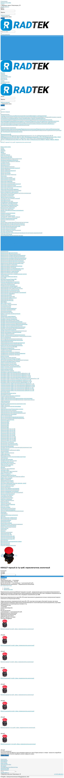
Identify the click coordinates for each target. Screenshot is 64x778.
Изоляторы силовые (6, 523)
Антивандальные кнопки (15, 131)
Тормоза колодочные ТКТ (8, 538)
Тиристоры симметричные (8, 182)
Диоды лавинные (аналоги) (8, 170)
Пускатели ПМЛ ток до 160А (8, 438)
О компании (4, 1)
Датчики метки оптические (8, 229)
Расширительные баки (7, 497)
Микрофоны (4, 513)
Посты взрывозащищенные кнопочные (11, 338)
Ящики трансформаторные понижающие (12, 210)
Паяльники (4, 529)
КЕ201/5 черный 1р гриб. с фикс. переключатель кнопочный (17, 629)
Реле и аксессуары (20, 118)
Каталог (3, 49)
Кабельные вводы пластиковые (9, 272)
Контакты (3, 59)
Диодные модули (5, 164)
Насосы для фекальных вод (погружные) (12, 492)
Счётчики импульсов (6, 234)
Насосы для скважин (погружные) (10, 488)
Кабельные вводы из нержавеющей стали (12, 268)
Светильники (26, 115)
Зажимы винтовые (6, 503)
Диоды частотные (5, 173)
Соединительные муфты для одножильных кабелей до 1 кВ (17, 387)
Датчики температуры (7, 231)
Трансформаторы (35, 117)
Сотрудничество (5, 58)
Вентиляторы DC (5, 544)
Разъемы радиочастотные (8, 215)
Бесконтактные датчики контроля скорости (13, 223)
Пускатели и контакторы (37, 121)
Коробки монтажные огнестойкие (10, 320)
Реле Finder (4, 759)
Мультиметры (4, 528)
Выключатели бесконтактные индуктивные (13, 262)
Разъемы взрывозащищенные (9, 218)
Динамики (3, 512)
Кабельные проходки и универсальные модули (14, 274)
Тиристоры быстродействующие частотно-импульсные (16, 193)
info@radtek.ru (5, 6)
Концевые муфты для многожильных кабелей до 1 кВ (15, 373)
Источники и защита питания (9, 304)
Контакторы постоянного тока (9, 443)
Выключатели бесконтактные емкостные (12, 263)
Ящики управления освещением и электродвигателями (16, 336)
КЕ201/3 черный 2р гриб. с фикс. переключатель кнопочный (17, 694)
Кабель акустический (6, 478)
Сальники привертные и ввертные (10, 283)
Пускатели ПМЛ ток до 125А (8, 436)
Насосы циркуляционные (8, 493)
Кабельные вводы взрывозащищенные (11, 266)
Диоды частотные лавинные (8, 174)
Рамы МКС (3, 278)
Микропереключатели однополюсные (11, 344)
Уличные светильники (7, 459)
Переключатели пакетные (43, 129)
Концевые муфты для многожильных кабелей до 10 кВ (16, 376)
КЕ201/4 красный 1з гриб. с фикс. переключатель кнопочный (17, 678)
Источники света (16, 117)
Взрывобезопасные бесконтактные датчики (13, 225)
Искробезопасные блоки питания (10, 365)
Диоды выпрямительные (7, 166)
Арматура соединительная (8, 309)
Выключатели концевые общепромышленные (13, 258)
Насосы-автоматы (5, 487)
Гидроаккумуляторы (6, 496)
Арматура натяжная (6, 311)
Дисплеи (12, 125)
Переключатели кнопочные (28, 129)
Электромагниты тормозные (8, 414)
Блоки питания (48, 121)
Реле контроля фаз (6, 764)
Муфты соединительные (7, 452)
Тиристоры (12, 115)
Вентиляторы (8, 117)
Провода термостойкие (7, 481)
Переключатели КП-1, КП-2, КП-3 (36, 137)
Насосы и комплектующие (8, 484)
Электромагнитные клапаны (8, 410)
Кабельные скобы (5, 455)
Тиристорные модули (6, 177)
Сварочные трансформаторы (9, 206)
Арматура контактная (7, 312)
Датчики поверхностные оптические (11, 230)
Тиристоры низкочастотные (8, 185)
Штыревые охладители (7, 195)
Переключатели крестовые (14, 130)
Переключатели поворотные (9, 246)
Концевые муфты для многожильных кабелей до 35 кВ (16, 377)
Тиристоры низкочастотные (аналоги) (11, 186)
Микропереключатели (14, 119)
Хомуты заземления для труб (9, 317)
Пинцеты (3, 530)
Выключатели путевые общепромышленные (13, 255)
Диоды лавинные (5, 169)
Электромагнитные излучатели (9, 515)
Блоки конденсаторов (7, 369)
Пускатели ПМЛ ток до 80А (8, 435)
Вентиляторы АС (5, 542)
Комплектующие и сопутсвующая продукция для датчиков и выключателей (21, 232)
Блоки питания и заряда (7, 370)
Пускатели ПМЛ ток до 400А (8, 440)
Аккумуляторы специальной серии (10, 291)
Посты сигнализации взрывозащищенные (12, 417)
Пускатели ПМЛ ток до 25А (8, 431)
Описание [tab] (6, 588)
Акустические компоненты (40, 123)
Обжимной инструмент (7, 480)
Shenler (3, 149)
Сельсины (3, 407)
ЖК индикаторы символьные (9, 519)
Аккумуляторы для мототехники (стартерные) (13, 292)
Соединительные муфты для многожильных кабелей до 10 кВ (18, 385)
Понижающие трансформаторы (9, 205)
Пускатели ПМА (5, 423)
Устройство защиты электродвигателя (11, 158)
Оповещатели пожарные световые (10, 354)
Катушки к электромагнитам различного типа (13, 403)
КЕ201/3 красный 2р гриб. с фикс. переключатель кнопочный (17, 711)
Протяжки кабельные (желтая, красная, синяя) (13, 483)
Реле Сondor (4, 763)
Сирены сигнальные (6, 350)
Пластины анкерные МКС (7, 280)
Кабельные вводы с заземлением (10, 271)
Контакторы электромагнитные (9, 444)
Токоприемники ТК (6, 533)
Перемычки (4, 315)
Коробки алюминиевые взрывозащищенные (13, 327)
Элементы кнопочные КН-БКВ (9, 346)
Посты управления (10, 118)
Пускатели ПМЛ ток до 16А (8, 430)
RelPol (2, 152)
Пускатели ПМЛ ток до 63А (8, 434)
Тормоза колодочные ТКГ (8, 536)
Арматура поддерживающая (8, 308)
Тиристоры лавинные (6, 181)
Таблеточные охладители (8, 197)
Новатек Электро (5, 154)
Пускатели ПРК (5, 427)
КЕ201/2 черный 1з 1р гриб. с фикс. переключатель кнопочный (18, 727)
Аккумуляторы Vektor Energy (9, 297)
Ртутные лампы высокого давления (10, 395)
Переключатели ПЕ (16, 135)
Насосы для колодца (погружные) (10, 489)
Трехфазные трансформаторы (9, 203)
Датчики (9, 122)
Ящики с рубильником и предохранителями (13, 334)
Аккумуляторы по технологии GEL (10, 289)
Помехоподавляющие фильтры (9, 160)
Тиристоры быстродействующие (9, 189)
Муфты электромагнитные (22, 125)
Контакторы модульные (7, 442)
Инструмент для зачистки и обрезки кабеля (13, 476)
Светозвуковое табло (6, 472)
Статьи (2, 4)
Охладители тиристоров (7, 194)
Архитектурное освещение (8, 463)
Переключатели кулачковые (30, 130)
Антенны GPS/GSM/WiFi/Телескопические (12, 511)
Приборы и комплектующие (8, 525)
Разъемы (11, 121)
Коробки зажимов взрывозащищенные (11, 321)
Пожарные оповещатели (39, 119)
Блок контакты (5, 501)
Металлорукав (5, 451)
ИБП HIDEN (4, 301)
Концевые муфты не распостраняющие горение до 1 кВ (16, 380)
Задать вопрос (4, 755)
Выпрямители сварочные (8, 207)
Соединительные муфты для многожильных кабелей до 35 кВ (18, 386)
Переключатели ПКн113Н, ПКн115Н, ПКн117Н (19, 139)
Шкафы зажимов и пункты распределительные (14, 331)
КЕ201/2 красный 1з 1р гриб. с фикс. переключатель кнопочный (18, 744)
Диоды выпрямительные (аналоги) (10, 168)
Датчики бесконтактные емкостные (10, 226)
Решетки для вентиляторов (8, 545)
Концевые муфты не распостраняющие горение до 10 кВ (16, 381)
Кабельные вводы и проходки (22, 121)
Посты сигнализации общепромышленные (12, 418)
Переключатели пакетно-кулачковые (11, 129)
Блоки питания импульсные (8, 362)
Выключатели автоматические (9, 252)
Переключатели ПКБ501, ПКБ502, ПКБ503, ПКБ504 (45, 139)
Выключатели (19, 115)
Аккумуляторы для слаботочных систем (12, 288)
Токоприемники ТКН (6, 534)
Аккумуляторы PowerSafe (8, 296)
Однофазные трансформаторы (9, 202)
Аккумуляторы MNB (6, 295)
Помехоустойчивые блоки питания (10, 361)
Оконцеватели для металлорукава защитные (13, 456)
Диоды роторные (5, 172)
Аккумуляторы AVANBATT (8, 293)
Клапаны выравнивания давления (10, 281)
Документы (4, 54)
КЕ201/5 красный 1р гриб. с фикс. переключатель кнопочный (17, 645)
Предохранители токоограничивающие (12, 524)
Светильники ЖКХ (6, 466)
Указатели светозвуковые (8, 468)
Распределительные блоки (8, 508)
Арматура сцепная (6, 307)
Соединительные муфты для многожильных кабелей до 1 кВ (17, 383)
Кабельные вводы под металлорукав (11, 270)
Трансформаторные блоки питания (10, 358)
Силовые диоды (5, 115)
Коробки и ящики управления (34, 118)
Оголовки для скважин (7, 495)
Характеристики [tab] (8, 589)
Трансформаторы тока (7, 201)
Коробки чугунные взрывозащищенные (11, 325)
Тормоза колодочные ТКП (8, 537)
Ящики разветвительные (7, 333)
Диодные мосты (5, 165)
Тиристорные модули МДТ (8, 178)
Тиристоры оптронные (7, 187)
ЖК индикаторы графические (9, 517)
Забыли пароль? (5, 15)
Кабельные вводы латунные (8, 267)
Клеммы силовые (5, 507)
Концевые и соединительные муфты (11, 372)
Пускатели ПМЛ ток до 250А (8, 439)
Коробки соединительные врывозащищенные (13, 323)
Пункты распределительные (8, 329)
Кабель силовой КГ (6, 479)
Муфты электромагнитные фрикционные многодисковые (16, 398)
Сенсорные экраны (6, 520)
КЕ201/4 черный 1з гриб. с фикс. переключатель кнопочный (17, 661)
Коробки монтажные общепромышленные (12, 328)
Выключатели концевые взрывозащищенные (13, 259)
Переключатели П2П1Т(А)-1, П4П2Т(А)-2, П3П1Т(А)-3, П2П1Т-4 (21, 138)
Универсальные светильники (9, 460)
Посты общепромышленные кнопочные (12, 340)
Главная (3, 50)
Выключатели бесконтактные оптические (12, 260)
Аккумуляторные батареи (17, 123)
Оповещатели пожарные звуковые (10, 352)
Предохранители (28, 123)
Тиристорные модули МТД (8, 180)
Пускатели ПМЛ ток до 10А (8, 429)
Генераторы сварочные (7, 209)
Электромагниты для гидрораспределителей (13, 413)
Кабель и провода (45, 117)
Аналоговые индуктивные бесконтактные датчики (14, 222)
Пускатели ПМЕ (5, 422)
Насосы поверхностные (7, 485)
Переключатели (16, 122)
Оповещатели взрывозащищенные (10, 349)
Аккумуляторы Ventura (7, 299)
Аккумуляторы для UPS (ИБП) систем (11, 287)
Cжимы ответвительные (7, 500)
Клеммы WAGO (5, 505)
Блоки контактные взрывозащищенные (12, 345)
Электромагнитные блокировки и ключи (12, 409)
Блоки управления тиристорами (9, 191)
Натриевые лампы (6, 394)
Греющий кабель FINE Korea (8, 475)
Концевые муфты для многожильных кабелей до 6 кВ (15, 374)
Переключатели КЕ (6, 135)
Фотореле (3, 765)
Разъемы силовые (6, 214)
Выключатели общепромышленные (11, 254)
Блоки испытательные (7, 368)
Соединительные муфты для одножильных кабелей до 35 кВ (17, 390)
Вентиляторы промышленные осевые (11, 541)
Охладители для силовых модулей (10, 198)
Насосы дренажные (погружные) (10, 491)
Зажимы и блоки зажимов (8, 504)
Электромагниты (25, 117)
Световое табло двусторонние (9, 471)
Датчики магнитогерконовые (9, 227)
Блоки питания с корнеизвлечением (11, 366)
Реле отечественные (6, 156)
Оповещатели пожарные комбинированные (13, 353)
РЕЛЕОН (3, 150)
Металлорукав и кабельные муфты (41, 122)
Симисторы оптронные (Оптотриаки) (11, 190)
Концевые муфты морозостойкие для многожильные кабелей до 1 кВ (20, 378)
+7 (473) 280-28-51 (5, 34)
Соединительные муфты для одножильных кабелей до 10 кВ (17, 389)
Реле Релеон (4, 760)
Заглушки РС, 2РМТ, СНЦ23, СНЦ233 (10, 217)
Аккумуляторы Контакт (7, 300)
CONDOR (3, 153)
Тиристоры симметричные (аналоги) (11, 183)
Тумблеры (6, 131)
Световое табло (5, 470)
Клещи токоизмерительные (8, 527)
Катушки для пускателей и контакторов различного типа (16, 447)
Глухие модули (5, 275)
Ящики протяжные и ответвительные (11, 332)
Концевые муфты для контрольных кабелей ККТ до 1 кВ (16, 382)
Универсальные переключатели (47, 130)
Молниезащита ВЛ (6, 305)
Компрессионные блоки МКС (9, 279)
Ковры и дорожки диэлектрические (10, 313)
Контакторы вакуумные (7, 446)
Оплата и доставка (6, 2)
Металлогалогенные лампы (8, 393)
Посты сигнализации (6, 415)
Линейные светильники (7, 462)
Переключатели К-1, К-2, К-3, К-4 (30, 135)
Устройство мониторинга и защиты (10, 161)
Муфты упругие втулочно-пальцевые (11, 406)
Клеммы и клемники (26, 122)
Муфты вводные (5, 454)
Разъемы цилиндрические (8, 213)
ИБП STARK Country (6, 303)
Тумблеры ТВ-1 (5, 247)
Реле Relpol (4, 761)
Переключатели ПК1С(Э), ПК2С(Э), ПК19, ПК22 (15, 137)
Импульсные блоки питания (8, 357)
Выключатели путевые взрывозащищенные (13, 256)
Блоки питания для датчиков (9, 364)
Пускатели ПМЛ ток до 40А (8, 432)
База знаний (4, 55)
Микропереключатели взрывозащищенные (13, 342)
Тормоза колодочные (27, 119)
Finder (2, 148)
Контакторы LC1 (5, 448)
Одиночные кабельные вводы (9, 276)
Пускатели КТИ (5, 426)
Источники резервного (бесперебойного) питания (14, 360)
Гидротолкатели (5, 402)
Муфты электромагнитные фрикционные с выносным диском (18, 399)
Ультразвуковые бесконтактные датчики (12, 235)
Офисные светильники (7, 464)
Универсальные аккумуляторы (9, 285)
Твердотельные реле (6, 157)
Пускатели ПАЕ (5, 425)
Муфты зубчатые (5, 405)
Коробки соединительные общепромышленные (14, 324)
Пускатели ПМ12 (5, 421)
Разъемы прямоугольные (8, 219)
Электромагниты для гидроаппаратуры (11, 411)
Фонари (3, 467)
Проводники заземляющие (8, 316)
